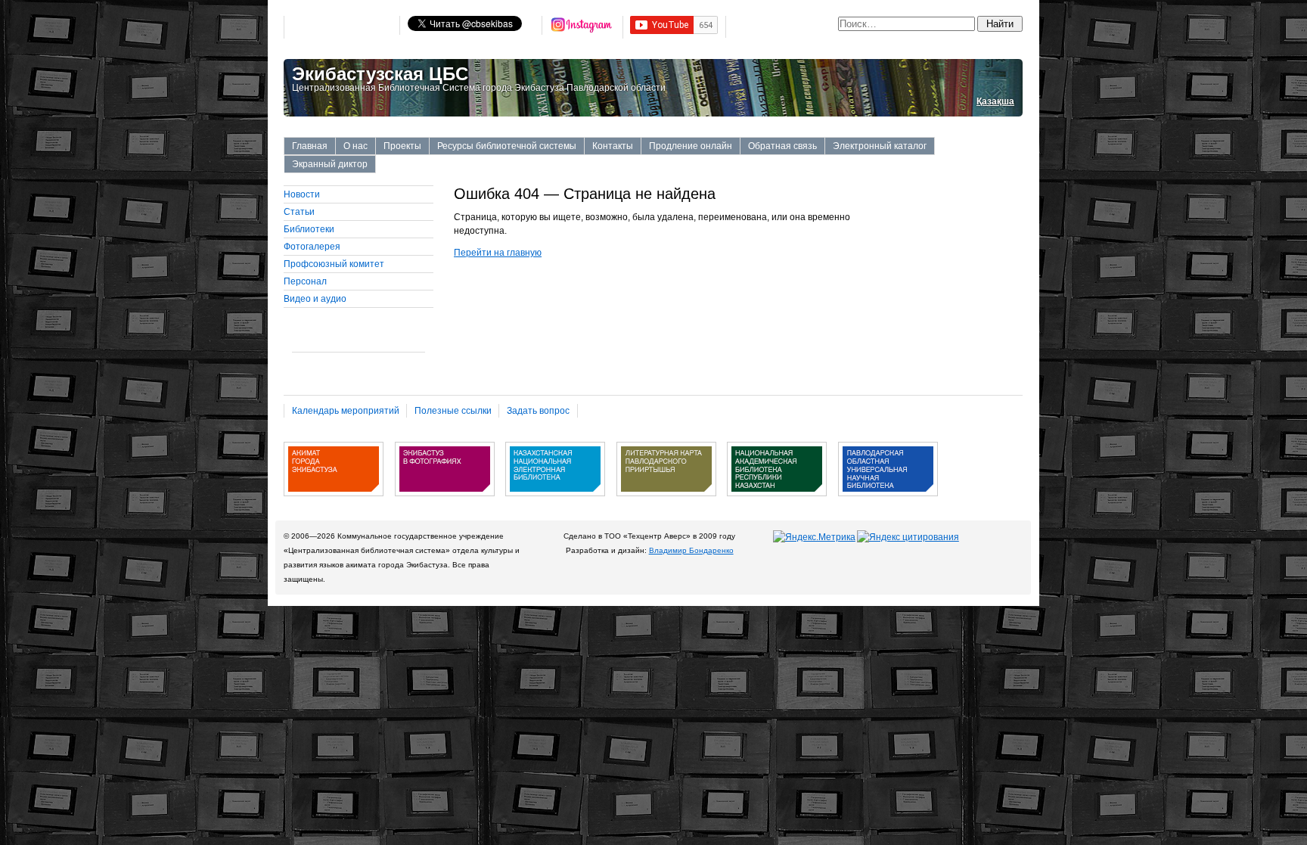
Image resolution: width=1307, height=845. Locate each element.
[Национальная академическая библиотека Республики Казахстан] (777, 501)
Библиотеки (309, 229)
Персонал (305, 281)
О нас (355, 146)
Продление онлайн (690, 146)
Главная (310, 146)
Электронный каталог (880, 146)
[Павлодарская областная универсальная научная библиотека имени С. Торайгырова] (888, 501)
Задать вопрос (538, 410)
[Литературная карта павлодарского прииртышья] (666, 501)
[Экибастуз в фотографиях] (445, 501)
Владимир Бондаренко (691, 550)
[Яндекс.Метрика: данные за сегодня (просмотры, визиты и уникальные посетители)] (814, 537)
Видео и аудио (315, 299)
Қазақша (995, 101)
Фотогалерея (312, 246)
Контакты (612, 146)
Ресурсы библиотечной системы (506, 146)
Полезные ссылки (453, 410)
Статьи (299, 212)
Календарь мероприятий (345, 410)
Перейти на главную (498, 252)
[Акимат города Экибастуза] (333, 501)
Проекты (402, 146)
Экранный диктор (330, 164)
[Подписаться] (582, 27)
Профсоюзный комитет (334, 264)
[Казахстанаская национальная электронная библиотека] (555, 501)
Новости (302, 194)
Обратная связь (782, 146)
